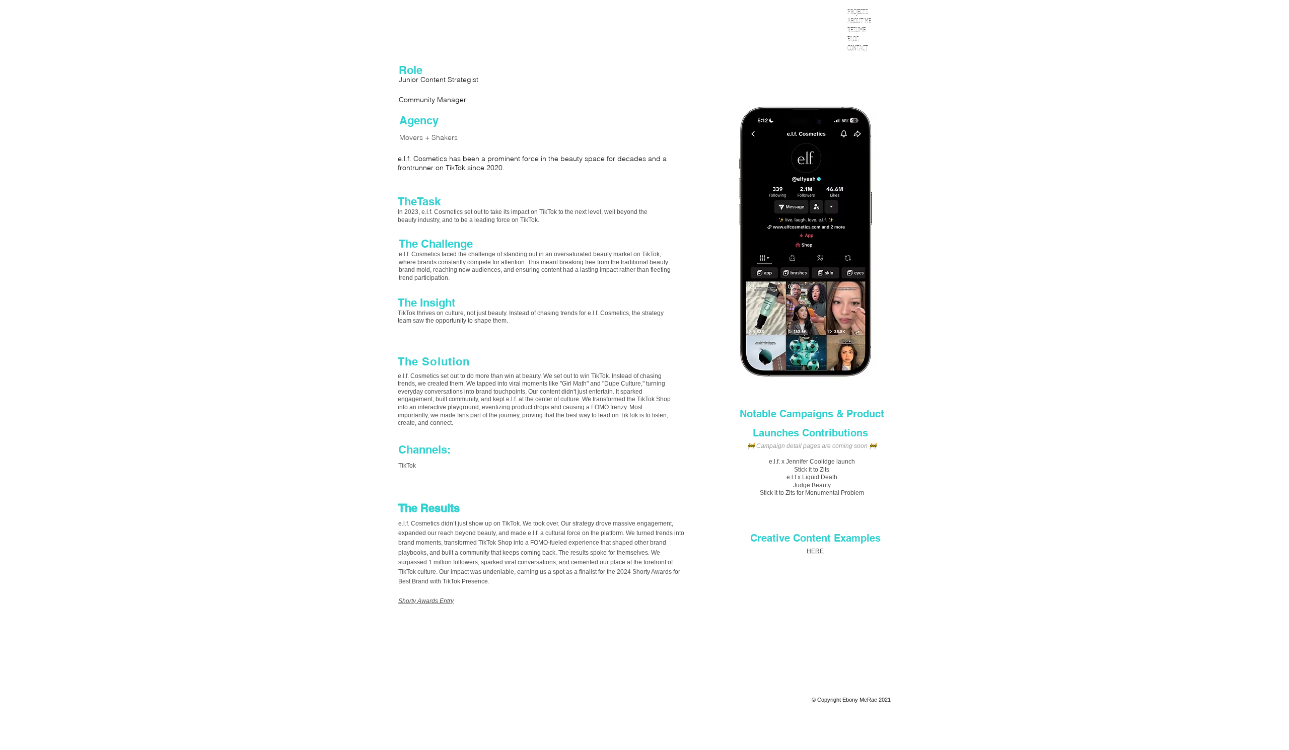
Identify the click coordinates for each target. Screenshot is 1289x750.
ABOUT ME (859, 21)
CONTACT (857, 48)
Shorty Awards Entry (426, 601)
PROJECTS (857, 12)
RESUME (856, 30)
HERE (815, 551)
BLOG (853, 39)
